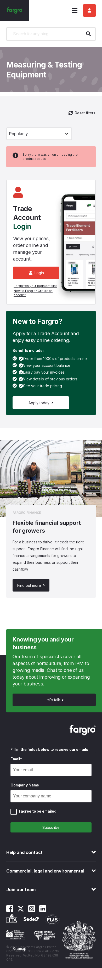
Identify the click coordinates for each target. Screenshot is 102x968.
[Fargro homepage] (14, 10)
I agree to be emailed (37, 811)
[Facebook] (9, 910)
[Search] (88, 34)
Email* (16, 759)
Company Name (24, 785)
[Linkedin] (42, 910)
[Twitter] (20, 910)
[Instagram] (31, 910)
